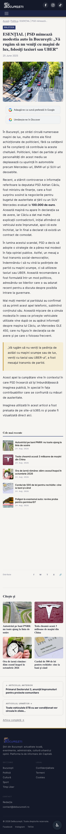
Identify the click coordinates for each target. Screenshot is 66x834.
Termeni (40, 772)
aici (29, 415)
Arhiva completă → (13, 720)
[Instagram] (53, 5)
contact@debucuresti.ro (16, 806)
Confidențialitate (45, 767)
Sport (6, 782)
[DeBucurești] (33, 740)
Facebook (7, 827)
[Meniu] (6, 13)
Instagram (20, 827)
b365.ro (38, 410)
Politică (7, 772)
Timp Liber (8, 786)
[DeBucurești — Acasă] (14, 5)
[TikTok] (60, 5)
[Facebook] (45, 5)
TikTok (31, 827)
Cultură (7, 777)
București (8, 767)
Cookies (40, 777)
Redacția (7, 802)
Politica (9, 27)
